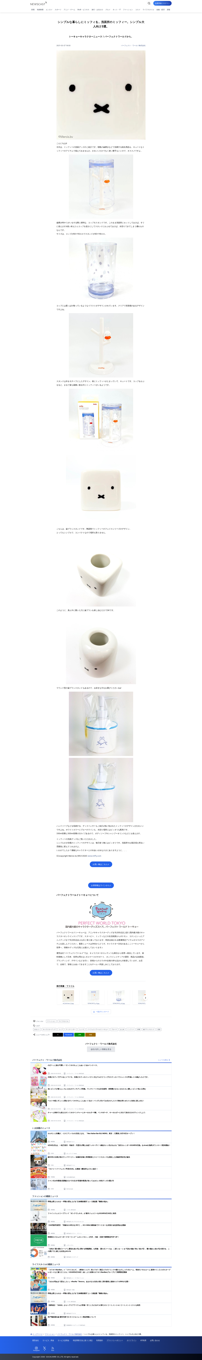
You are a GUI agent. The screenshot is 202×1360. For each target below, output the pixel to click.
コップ (61, 1029)
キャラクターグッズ (49, 1029)
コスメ (137, 10)
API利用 (143, 1340)
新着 (33, 10)
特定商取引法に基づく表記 (83, 1340)
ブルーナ (114, 1029)
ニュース (81, 1029)
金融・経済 (160, 10)
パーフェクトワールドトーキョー (97, 1029)
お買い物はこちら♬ (101, 864)
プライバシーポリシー (115, 1340)
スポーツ (58, 10)
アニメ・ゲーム (69, 10)
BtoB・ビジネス (83, 10)
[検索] (149, 3)
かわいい (37, 1029)
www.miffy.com (94, 856)
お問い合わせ (155, 1340)
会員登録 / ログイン (162, 3)
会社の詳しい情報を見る (101, 1049)
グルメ (107, 10)
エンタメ (49, 10)
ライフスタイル (148, 10)
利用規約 (99, 1340)
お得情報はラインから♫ (101, 885)
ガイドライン (132, 1340)
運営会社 (35, 1340)
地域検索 (40, 10)
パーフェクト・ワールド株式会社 (133, 45)
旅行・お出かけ (97, 10)
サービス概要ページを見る (184, 1355)
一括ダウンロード (102, 1012)
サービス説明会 (63, 1340)
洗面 (158, 1029)
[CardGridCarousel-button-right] (145, 998)
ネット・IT (117, 10)
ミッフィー (130, 1029)
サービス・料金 (48, 1340)
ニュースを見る (163, 1060)
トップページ (38, 1334)
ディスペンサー (71, 1029)
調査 (168, 10)
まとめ (122, 1029)
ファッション (128, 10)
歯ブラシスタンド (148, 1029)
